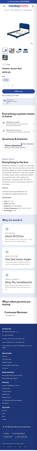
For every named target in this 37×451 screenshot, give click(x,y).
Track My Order (6, 359)
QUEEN (6, 80)
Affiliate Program (7, 362)
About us (4, 410)
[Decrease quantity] (4, 86)
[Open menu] (4, 6)
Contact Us (5, 368)
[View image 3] (19, 51)
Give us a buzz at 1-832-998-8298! (19, 1)
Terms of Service (7, 391)
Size (3, 76)
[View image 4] (25, 51)
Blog (3, 416)
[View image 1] (5, 51)
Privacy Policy (6, 388)
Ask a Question (28, 144)
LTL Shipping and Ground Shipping (12, 400)
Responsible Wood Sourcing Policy (12, 375)
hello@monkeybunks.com (11, 332)
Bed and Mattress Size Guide (10, 365)
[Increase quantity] (12, 86)
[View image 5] (5, 57)
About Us (4, 356)
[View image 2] (12, 51)
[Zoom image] (32, 43)
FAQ (3, 413)
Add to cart (19, 91)
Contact (4, 419)
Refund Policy (6, 394)
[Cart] (33, 6)
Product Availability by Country (10, 385)
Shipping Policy (6, 397)
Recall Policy (5, 403)
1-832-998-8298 (8, 335)
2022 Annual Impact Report (10, 378)
